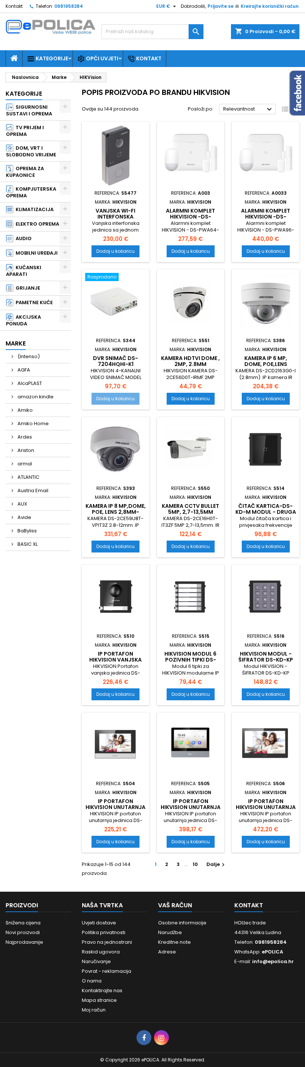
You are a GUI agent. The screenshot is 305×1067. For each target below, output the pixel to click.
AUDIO (22, 238)
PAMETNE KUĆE (33, 302)
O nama (92, 980)
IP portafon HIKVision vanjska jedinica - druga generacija (115, 662)
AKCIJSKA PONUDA (23, 320)
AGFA (23, 369)
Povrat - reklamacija (106, 971)
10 (195, 864)
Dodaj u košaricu (115, 251)
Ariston (25, 450)
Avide (23, 517)
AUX (21, 503)
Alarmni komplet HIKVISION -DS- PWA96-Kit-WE (265, 216)
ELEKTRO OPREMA (36, 223)
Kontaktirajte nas (102, 990)
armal (24, 463)
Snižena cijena (23, 922)
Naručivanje (96, 961)
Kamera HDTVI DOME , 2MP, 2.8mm (190, 361)
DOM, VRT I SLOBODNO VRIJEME (31, 151)
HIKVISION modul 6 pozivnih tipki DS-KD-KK (190, 659)
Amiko (24, 410)
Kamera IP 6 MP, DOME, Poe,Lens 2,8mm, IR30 (265, 364)
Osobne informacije (182, 922)
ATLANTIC (27, 477)
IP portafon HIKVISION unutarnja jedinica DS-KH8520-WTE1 (266, 810)
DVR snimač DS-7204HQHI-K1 (115, 361)
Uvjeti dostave (99, 922)
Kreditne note (174, 942)
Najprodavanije (24, 942)
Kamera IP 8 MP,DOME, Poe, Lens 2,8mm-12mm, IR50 (116, 512)
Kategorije (51, 58)
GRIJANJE (26, 288)
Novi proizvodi (23, 932)
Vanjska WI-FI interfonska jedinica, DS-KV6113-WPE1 (115, 219)
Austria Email (32, 490)
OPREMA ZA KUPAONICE (25, 172)
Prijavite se (221, 6)
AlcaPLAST (29, 383)
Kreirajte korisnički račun (270, 6)
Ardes (24, 436)
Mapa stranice (99, 1000)
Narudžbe (170, 932)
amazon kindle (35, 396)
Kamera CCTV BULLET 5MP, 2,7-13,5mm (190, 509)
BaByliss (26, 530)
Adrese (167, 951)
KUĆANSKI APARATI (23, 271)
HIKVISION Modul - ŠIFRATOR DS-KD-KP (265, 656)
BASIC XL (27, 544)
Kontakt (14, 6)
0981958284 (68, 6)
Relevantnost (248, 109)
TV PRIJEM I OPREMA (25, 131)
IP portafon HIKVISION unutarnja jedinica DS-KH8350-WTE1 (191, 810)
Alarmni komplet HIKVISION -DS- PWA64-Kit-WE (190, 216)
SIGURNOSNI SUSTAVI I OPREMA (29, 110)
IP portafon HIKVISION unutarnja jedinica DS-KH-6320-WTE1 (115, 810)
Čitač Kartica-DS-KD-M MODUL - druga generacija (265, 512)
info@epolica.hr (273, 961)
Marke (16, 343)
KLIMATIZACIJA (33, 209)
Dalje (216, 864)
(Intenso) (28, 356)
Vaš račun (175, 905)
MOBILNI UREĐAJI (35, 253)
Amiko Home (32, 423)
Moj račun (94, 1009)
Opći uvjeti (101, 58)
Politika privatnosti (103, 932)
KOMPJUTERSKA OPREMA (31, 192)
